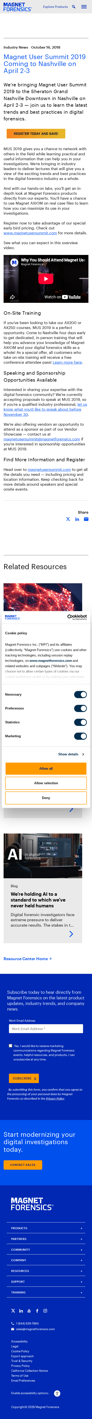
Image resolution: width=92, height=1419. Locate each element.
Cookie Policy (20, 1351)
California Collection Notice (29, 1370)
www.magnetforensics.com (50, 660)
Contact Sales (23, 1164)
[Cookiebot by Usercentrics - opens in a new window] (67, 617)
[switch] (80, 708)
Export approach (22, 1356)
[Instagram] (45, 1311)
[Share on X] (68, 519)
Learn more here (67, 362)
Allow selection (46, 783)
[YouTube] (29, 1311)
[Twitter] (13, 1311)
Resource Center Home (26, 958)
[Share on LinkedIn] (77, 519)
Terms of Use (19, 1375)
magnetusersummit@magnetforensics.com (42, 439)
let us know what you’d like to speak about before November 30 (45, 409)
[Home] (32, 1204)
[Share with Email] (86, 519)
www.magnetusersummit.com (30, 233)
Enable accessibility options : (30, 1393)
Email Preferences (23, 1380)
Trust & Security (21, 1361)
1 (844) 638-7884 (27, 1323)
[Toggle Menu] (84, 6)
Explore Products (55, 7)
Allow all (46, 768)
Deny (46, 798)
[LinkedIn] (21, 1311)
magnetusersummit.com (49, 469)
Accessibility (19, 1341)
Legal (14, 1346)
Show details (68, 754)
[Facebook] (37, 1311)
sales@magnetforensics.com (35, 1329)
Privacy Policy (20, 1366)
